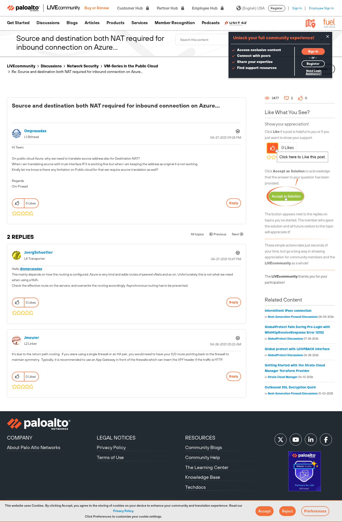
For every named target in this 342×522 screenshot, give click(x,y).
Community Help (202, 457)
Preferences (315, 511)
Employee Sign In (321, 8)
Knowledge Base (202, 477)
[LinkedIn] (311, 439)
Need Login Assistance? (314, 72)
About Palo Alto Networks (33, 447)
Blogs (72, 22)
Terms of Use (110, 457)
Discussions (48, 22)
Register (277, 8)
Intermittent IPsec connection (288, 310)
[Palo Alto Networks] (51, 424)
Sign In (297, 8)
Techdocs (195, 487)
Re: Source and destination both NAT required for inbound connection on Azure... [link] (77, 71)
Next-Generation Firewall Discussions (293, 316)
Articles (92, 22)
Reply (233, 203)
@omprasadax (31, 269)
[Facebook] (326, 439)
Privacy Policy (123, 511)
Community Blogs (203, 447)
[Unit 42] (235, 22)
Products (115, 22)
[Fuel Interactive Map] (310, 23)
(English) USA (253, 8)
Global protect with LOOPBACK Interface (297, 349)
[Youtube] (296, 439)
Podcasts (211, 22)
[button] (264, 511)
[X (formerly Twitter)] (281, 439)
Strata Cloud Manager (283, 377)
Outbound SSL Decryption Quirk (290, 387)
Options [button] (237, 131)
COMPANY (19, 438)
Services (139, 22)
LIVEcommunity (21, 66)
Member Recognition (175, 22)
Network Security (83, 66)
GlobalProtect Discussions (285, 338)
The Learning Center (206, 467)
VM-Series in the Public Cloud (131, 66)
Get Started (18, 22)
